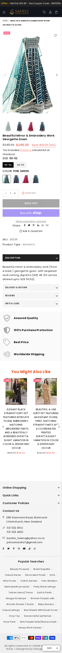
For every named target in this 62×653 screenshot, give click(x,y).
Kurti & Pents (44, 592)
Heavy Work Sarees (30, 627)
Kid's (52, 575)
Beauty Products (19, 569)
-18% (7, 380)
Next (56, 75)
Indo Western (49, 580)
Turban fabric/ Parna (21, 592)
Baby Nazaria (46, 604)
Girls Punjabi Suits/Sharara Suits (38, 621)
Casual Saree (13, 575)
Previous (5, 75)
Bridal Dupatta (41, 569)
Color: (16, 171)
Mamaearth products (16, 586)
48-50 (20, 164)
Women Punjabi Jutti (42, 598)
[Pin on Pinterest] (34, 225)
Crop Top (14, 616)
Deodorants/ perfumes (37, 616)
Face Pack (9, 621)
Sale (7, 33)
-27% (37, 380)
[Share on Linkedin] (38, 225)
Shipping (25, 150)
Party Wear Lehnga (45, 586)
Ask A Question (32, 231)
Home (5, 20)
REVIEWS (10, 295)
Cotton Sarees (28, 580)
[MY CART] (56, 11)
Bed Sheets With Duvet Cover (41, 610)
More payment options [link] (31, 221)
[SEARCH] (44, 11)
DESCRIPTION (12, 257)
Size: (10, 158)
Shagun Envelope (16, 598)
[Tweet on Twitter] (29, 225)
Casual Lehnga (11, 610)
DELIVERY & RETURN (16, 287)
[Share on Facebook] (25, 225)
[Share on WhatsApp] (42, 225)
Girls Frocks (9, 580)
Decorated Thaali (35, 575)
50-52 (8, 164)
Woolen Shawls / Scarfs (20, 604)
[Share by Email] (47, 225)
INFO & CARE (12, 303)
